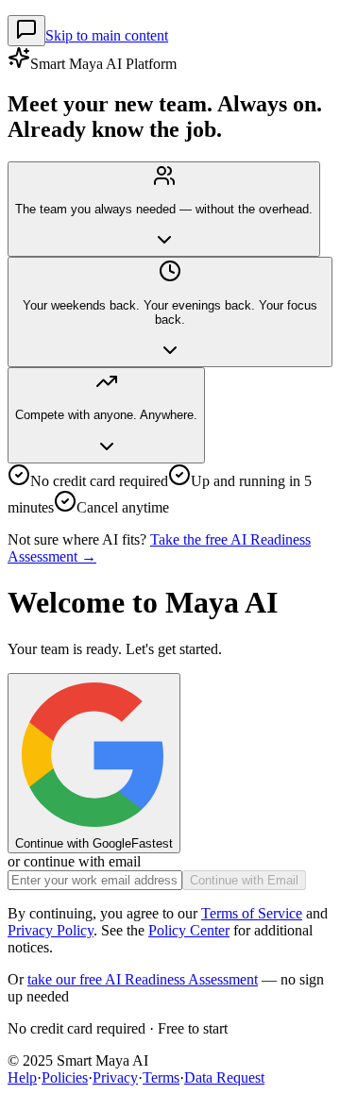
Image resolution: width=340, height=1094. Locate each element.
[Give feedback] (26, 30)
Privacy (115, 1077)
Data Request (224, 1077)
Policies (65, 1077)
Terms (161, 1077)
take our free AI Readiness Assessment (142, 979)
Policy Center (189, 930)
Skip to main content (106, 35)
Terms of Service (251, 913)
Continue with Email (244, 880)
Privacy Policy (51, 930)
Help (22, 1077)
